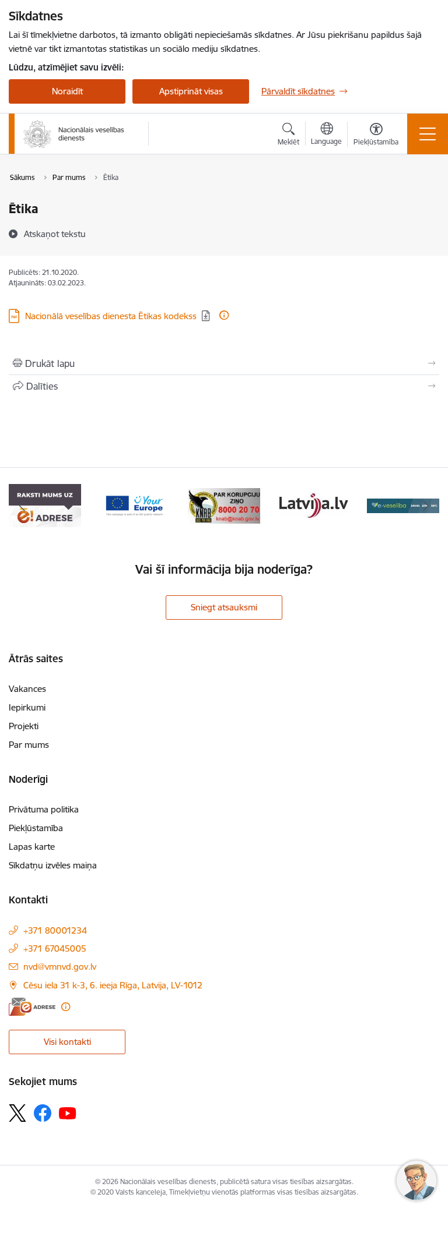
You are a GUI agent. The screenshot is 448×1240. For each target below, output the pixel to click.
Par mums (29, 744)
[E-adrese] (32, 1006)
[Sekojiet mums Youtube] (67, 1112)
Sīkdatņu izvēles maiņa (53, 865)
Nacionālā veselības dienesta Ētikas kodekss (111, 316)
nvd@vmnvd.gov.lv (59, 966)
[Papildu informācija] (224, 315)
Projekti (23, 726)
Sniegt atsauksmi (224, 607)
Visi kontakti (67, 1041)
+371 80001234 (55, 930)
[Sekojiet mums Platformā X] (17, 1113)
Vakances (27, 688)
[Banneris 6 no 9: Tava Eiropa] (45, 504)
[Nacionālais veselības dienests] (73, 134)
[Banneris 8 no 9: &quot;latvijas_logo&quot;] (224, 504)
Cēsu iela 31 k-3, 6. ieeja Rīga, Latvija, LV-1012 (112, 985)
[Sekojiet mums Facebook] (42, 1113)
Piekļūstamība (36, 827)
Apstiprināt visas (191, 91)
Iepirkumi (27, 707)
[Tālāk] (425, 505)
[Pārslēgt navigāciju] (427, 134)
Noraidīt (67, 91)
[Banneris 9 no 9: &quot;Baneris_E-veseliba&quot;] (314, 504)
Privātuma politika (44, 809)
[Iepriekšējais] (22, 505)
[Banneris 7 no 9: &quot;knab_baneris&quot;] (135, 504)
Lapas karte (32, 846)
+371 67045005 (54, 948)
